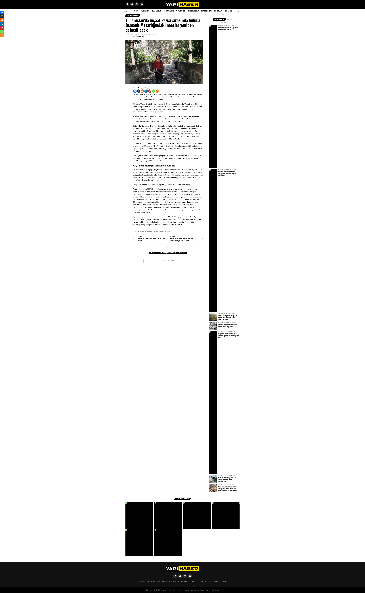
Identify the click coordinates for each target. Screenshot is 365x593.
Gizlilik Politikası (201, 582)
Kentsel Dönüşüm (206, 11)
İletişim (223, 582)
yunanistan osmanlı (163, 231)
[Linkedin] (146, 91)
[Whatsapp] (153, 91)
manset (143, 231)
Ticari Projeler (181, 11)
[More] (157, 91)
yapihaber (140, 36)
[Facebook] (135, 91)
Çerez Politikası (214, 582)
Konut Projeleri (169, 11)
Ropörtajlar (218, 11)
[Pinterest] (149, 91)
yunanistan (151, 231)
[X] (138, 91)
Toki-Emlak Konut (193, 11)
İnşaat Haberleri (156, 11)
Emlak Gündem (145, 11)
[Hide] (1, 39)
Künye (192, 582)
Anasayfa (135, 11)
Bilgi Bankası (228, 11)
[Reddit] (142, 91)
